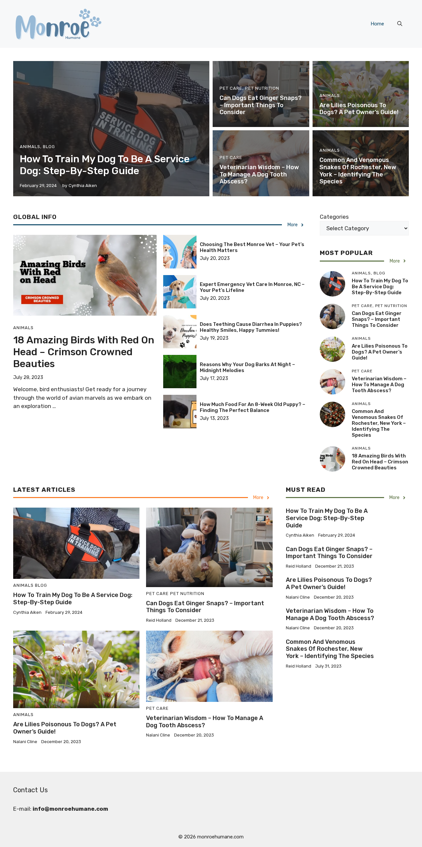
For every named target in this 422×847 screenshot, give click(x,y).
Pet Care (231, 88)
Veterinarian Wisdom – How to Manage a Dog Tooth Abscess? (259, 174)
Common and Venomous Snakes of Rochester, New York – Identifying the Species (357, 170)
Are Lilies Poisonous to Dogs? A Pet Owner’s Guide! (359, 109)
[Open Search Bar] (400, 24)
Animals (30, 146)
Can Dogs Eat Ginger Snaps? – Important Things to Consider (261, 105)
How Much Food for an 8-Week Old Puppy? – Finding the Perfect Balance (252, 407)
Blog (49, 146)
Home (377, 24)
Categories (334, 216)
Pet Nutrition (262, 88)
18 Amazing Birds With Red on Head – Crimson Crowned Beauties (83, 352)
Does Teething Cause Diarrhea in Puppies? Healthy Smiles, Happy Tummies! (251, 327)
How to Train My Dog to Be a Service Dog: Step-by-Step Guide (105, 165)
